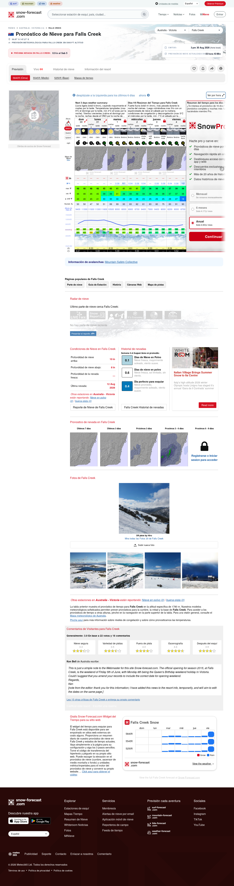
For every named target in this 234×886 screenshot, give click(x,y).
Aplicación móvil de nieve (117, 819)
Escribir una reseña (104, 706)
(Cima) (20, 78)
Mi (204, 14)
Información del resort (98, 69)
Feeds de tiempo (112, 830)
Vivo (36, 69)
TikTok (198, 819)
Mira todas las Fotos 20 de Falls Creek (144, 538)
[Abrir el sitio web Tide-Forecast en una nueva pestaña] (42, 3)
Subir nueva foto (145, 545)
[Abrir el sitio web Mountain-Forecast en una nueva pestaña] (27, 3)
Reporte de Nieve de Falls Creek (93, 407)
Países (11, 28)
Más (68, 160)
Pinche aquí (76, 620)
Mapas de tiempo (83, 78)
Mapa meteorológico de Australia (88, 615)
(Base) (61, 78)
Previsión (17, 69)
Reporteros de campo (115, 825)
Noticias (178, 14)
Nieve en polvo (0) (153, 600)
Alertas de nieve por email (118, 814)
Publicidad (31, 854)
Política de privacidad (39, 870)
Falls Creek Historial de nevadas (144, 407)
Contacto (60, 854)
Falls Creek (54, 28)
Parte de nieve (74, 284)
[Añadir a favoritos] (194, 68)
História (117, 284)
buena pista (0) (83, 401)
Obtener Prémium (215, 3)
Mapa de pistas (156, 284)
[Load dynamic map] (34, 115)
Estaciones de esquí (76, 808)
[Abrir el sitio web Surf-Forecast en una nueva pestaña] (13, 3)
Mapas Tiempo (73, 814)
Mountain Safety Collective (121, 262)
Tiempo (162, 14)
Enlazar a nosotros (81, 854)
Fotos (192, 14)
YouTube (199, 825)
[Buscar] (144, 14)
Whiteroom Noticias (76, 825)
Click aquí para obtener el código (90, 773)
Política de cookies (63, 870)
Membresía (109, 808)
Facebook (200, 808)
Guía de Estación (97, 284)
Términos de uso (16, 870)
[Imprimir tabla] (221, 68)
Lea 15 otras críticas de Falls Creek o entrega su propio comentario (103, 699)
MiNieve (69, 836)
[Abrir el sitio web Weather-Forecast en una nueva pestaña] (55, 3)
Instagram (200, 814)
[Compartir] (212, 68)
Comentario (104, 854)
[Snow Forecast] (23, 14)
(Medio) (41, 78)
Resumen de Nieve (76, 819)
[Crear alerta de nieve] (203, 68)
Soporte (46, 854)
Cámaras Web (134, 284)
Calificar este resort (78, 706)
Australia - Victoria (31, 28)
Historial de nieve (63, 69)
